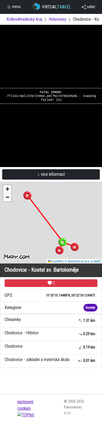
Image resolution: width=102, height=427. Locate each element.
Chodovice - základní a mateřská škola (50, 360)
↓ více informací (51, 174)
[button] (27, 195)
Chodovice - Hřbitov (50, 333)
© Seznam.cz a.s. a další (82, 261)
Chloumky (50, 320)
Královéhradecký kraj (24, 19)
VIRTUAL (56, 7)
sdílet (90, 7)
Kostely (90, 308)
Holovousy (57, 19)
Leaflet (56, 261)
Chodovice (50, 346)
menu (16, 6)
